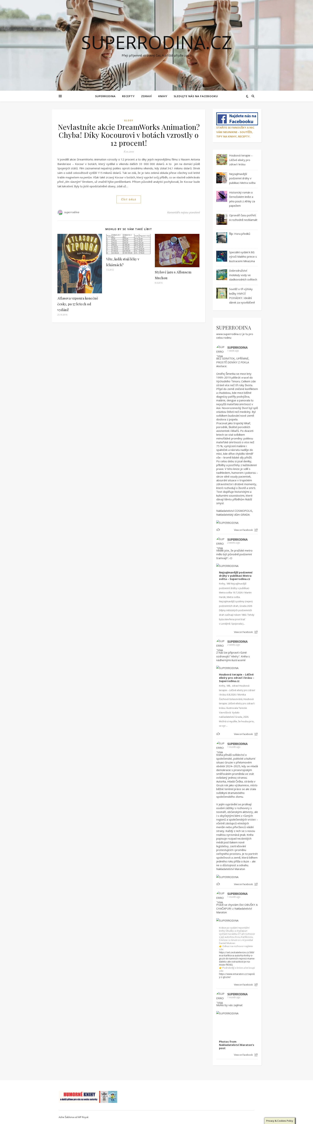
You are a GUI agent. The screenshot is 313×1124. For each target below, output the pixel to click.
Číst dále (128, 199)
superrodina (71, 212)
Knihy (162, 96)
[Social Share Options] (256, 530)
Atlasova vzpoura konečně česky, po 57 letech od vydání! (77, 304)
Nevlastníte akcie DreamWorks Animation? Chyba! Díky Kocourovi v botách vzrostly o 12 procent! (129, 135)
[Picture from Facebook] (226, 1026)
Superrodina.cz (156, 42)
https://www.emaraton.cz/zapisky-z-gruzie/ (237, 975)
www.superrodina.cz (229, 334)
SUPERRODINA (105, 96)
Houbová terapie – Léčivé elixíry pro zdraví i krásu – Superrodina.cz (236, 678)
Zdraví (146, 96)
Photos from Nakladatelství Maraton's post (236, 1045)
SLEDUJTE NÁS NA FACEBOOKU (196, 96)
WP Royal (83, 1117)
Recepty (128, 96)
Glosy (128, 120)
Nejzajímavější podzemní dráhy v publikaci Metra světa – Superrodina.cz (235, 576)
